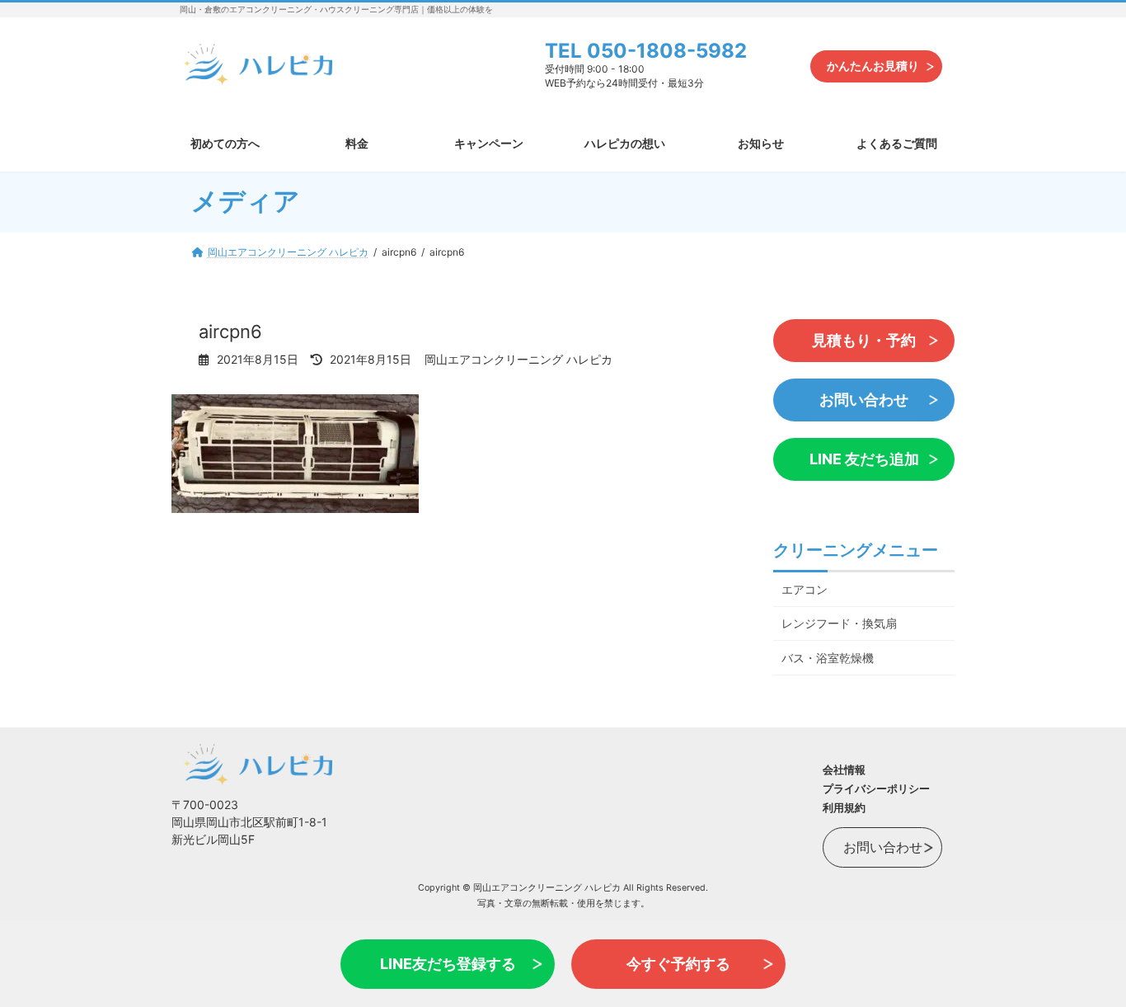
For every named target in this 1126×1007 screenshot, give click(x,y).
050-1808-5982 (667, 51)
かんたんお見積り (873, 66)
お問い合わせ (863, 399)
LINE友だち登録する (448, 963)
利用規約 (844, 807)
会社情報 (844, 769)
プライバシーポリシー (876, 788)
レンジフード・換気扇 (839, 623)
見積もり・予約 (864, 340)
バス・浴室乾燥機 (827, 658)
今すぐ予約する (678, 963)
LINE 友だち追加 (864, 459)
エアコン (804, 588)
